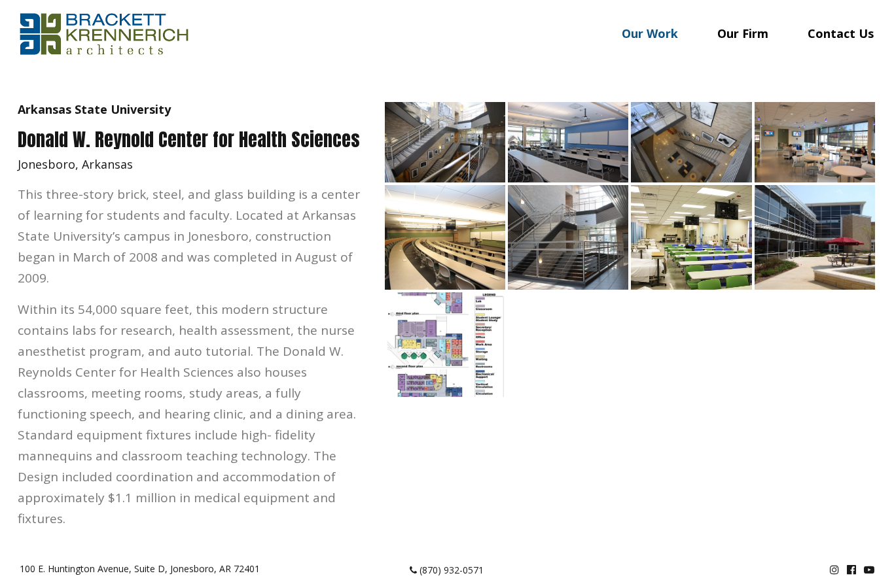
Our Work (650, 33)
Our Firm (742, 33)
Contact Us (841, 33)
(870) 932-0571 (450, 570)
